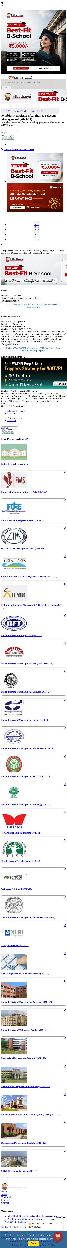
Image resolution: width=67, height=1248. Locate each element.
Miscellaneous (43, 1216)
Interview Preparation (16, 411)
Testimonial (7, 1197)
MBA (8, 111)
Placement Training (20, 111)
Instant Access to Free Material (19, 149)
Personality (12, 420)
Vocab (53, 1216)
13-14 (36, 239)
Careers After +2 (37, 111)
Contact (5, 1202)
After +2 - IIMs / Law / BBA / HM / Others (28, 1221)
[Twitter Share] (6, 138)
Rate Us (5, 133)
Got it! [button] (33, 1243)
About (4, 1194)
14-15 (36, 237)
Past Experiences (14, 418)
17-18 (36, 232)
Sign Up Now (34, 307)
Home (4, 1191)
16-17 (36, 234)
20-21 (36, 224)
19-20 (36, 227)
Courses (5, 1200)
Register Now (33, 350)
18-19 (36, 229)
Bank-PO (18, 1216)
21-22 (36, 222)
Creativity (11, 413)
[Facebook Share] (3, 138)
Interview (31, 1216)
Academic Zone (15, 1219)
